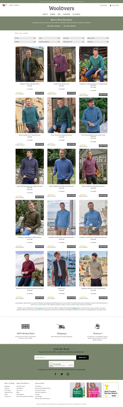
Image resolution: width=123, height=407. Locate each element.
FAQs (6, 394)
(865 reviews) (83, 196)
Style (17, 38)
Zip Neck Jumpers (70, 26)
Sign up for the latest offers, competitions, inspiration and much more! (61, 1)
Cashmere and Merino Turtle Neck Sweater (93, 237)
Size (40, 38)
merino (40, 308)
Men (59, 14)
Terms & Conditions (40, 392)
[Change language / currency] (4, 6)
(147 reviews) (19, 93)
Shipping (7, 386)
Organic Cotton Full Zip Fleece (29, 84)
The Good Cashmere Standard (25, 396)
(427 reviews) (83, 146)
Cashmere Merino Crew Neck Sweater (93, 288)
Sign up (82, 357)
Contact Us (8, 396)
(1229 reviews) (20, 145)
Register (17, 5)
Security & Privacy (40, 390)
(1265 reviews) (51, 93)
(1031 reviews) (83, 95)
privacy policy (81, 369)
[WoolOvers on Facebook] (55, 374)
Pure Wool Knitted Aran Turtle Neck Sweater (93, 135)
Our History (20, 388)
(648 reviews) (19, 247)
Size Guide (7, 390)
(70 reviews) (51, 298)
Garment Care (8, 392)
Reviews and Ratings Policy (42, 388)
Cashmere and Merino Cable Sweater (30, 237)
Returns (7, 388)
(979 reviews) (51, 145)
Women (52, 14)
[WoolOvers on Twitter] (61, 374)
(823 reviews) (51, 196)
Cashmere (66, 14)
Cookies (37, 394)
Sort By (90, 42)
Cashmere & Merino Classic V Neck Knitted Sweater (93, 84)
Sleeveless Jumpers (53, 26)
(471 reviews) (83, 247)
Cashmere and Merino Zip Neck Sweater (61, 237)
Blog (18, 392)
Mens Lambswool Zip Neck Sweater (93, 186)
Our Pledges (38, 396)
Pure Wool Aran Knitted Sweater (61, 135)
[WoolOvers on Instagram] (68, 374)
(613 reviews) (19, 197)
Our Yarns (19, 390)
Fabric (17, 42)
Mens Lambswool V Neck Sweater (29, 135)
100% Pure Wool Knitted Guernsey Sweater (30, 288)
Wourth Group (21, 386)
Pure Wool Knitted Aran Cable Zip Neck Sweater (30, 186)
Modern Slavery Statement (42, 398)
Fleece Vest (61, 288)
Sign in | (11, 5)
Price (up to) (67, 42)
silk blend (75, 308)
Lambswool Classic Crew (61, 84)
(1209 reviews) (83, 298)
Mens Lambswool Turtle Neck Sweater (61, 186)
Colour (66, 38)
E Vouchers (38, 386)
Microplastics (20, 394)
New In (45, 14)
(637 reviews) (19, 298)
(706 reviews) (51, 247)
